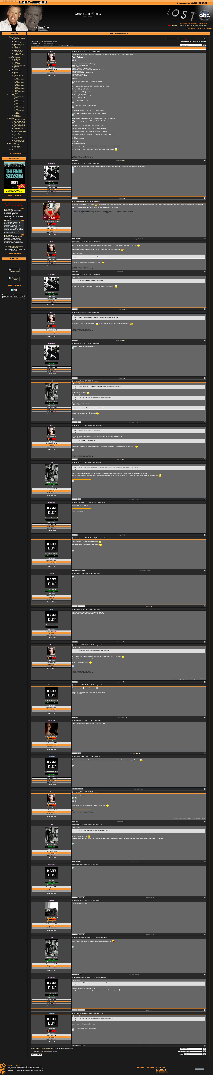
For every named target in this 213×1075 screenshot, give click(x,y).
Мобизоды (17, 133)
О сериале (17, 40)
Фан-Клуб (17, 146)
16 (102, 685)
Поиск (199, 39)
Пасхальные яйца (19, 65)
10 (102, 462)
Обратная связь (19, 51)
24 (105, 977)
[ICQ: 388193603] (79, 422)
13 (102, 573)
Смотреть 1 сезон (19, 119)
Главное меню (13, 37)
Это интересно (18, 75)
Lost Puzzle (17, 134)
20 (101, 824)
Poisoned (46, 43)
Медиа (11, 130)
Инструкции (17, 116)
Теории (16, 62)
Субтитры (17, 113)
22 (101, 900)
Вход (205, 25)
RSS (204, 39)
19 (101, 792)
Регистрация (199, 25)
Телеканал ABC (18, 128)
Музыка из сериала (20, 140)
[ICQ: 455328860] (79, 238)
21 (101, 864)
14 (102, 609)
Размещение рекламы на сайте (19, 53)
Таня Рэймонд (58, 45)
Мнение (16, 66)
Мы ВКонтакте (18, 50)
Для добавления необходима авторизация (14, 246)
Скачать (11, 94)
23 (105, 937)
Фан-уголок (12, 143)
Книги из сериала (19, 141)
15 (102, 645)
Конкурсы (17, 47)
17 (102, 720)
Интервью (17, 63)
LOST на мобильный (17, 42)
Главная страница (178, 25)
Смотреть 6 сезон (19, 127)
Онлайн (11, 118)
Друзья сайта (18, 46)
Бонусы (16, 115)
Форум (11, 149)
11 (105, 502)
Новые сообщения (170, 39)
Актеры (16, 72)
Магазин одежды (19, 44)
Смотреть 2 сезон (19, 121)
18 (102, 756)
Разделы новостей (14, 57)
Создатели (17, 74)
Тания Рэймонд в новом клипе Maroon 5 (84, 659)
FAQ (15, 56)
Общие (16, 69)
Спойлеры (17, 59)
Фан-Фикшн (17, 147)
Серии (16, 68)
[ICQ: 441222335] (83, 570)
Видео (16, 60)
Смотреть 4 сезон (19, 124)
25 (103, 1013)
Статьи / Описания (15, 71)
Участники (181, 39)
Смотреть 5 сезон (19, 125)
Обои (15, 136)
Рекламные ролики (20, 131)
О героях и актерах (47, 45)
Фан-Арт (16, 144)
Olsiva (51, 43)
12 (105, 538)
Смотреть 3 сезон (19, 122)
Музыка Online (189, 25)
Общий (38, 45)
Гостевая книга (18, 49)
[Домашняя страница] (79, 570)
